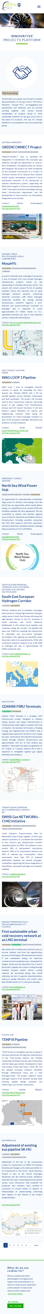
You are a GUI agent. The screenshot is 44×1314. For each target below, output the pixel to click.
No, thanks (13, 1301)
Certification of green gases (28, 152)
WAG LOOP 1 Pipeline (19, 377)
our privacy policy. (15, 1293)
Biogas (14, 152)
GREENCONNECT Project (22, 147)
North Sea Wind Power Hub (19, 487)
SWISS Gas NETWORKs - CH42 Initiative (20, 819)
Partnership (6, 152)
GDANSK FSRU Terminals (21, 706)
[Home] (11, 6)
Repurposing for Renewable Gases (24, 268)
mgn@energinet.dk (10, 537)
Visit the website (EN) (11, 208)
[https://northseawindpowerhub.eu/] (22, 557)
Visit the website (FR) (11, 876)
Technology (6, 711)
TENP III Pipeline (15, 1039)
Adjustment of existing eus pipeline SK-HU (19, 1147)
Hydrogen (6, 271)
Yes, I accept (15, 1305)
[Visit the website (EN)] (22, 227)
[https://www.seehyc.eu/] (22, 674)
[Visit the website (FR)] (22, 895)
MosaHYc (9, 263)
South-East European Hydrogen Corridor (18, 598)
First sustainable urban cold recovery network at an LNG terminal (21, 935)
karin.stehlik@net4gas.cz (20, 654)
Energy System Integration (12, 494)
